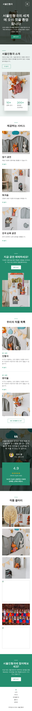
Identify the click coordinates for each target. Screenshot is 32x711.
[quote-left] (16, 436)
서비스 (16, 694)
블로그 (16, 699)
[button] (16, 421)
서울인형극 (8, 4)
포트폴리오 (16, 697)
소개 (16, 692)
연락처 (16, 702)
